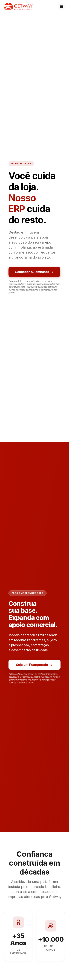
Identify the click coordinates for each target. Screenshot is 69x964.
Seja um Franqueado (32, 665)
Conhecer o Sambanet (32, 272)
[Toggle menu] (61, 6)
